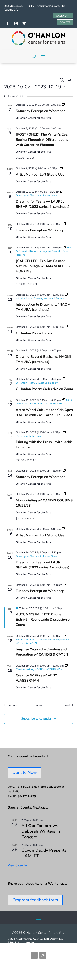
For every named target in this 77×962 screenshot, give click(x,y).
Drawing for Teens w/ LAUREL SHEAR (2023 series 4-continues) (43, 204)
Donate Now (24, 772)
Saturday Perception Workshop (40, 111)
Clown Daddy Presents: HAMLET (44, 853)
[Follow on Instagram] (42, 955)
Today (38, 705)
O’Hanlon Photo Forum (34, 333)
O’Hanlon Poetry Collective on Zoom (44, 389)
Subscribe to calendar (36, 719)
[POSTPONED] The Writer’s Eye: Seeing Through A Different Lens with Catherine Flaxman (42, 139)
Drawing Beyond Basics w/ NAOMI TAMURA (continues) (43, 359)
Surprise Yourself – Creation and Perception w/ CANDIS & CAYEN (42, 652)
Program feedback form (35, 900)
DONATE (65, 22)
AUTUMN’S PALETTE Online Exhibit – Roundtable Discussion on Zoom (43, 619)
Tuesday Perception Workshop (40, 230)
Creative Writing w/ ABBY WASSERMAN (36, 678)
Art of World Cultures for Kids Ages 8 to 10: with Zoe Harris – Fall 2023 (44, 412)
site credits (27, 943)
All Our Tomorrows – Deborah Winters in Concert (41, 831)
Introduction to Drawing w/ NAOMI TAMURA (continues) (43, 307)
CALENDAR (63, 15)
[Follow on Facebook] (34, 955)
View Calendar (17, 865)
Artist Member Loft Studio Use (40, 174)
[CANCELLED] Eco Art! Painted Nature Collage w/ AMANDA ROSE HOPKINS (44, 266)
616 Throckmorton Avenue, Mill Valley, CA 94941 (35, 941)
